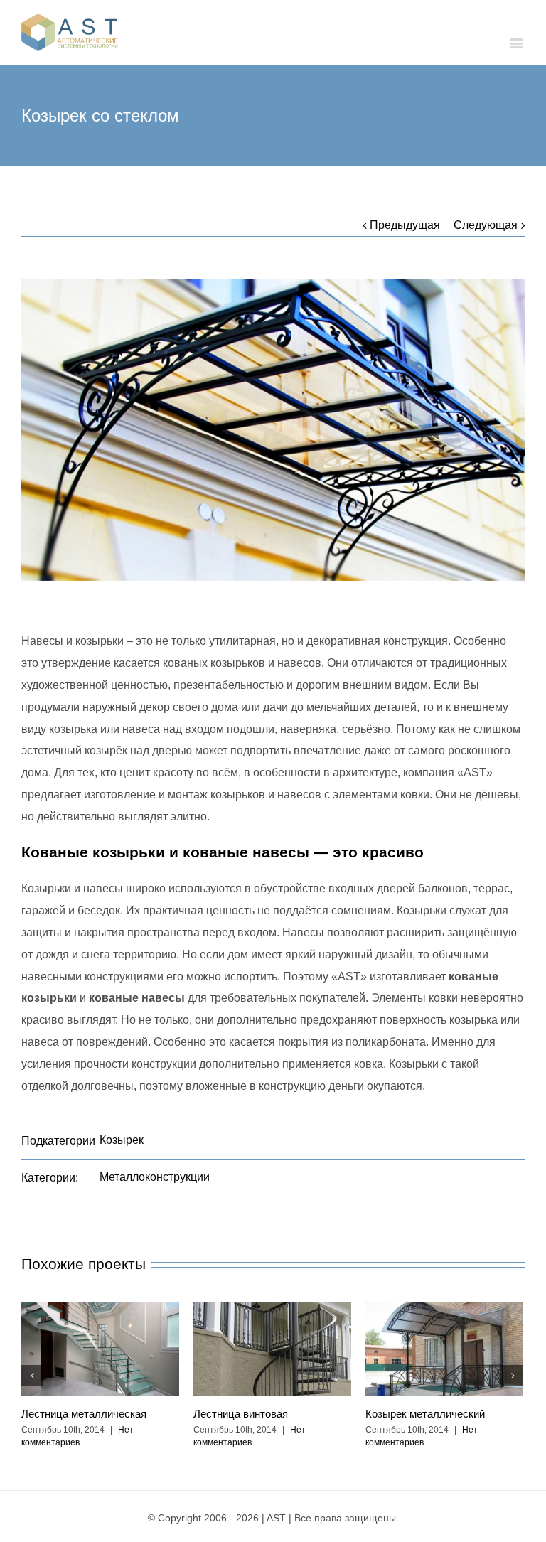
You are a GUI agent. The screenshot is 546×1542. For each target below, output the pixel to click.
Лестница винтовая (240, 1414)
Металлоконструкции (155, 1177)
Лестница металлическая (83, 1414)
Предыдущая (405, 225)
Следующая (486, 225)
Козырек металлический (425, 1414)
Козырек (122, 1140)
